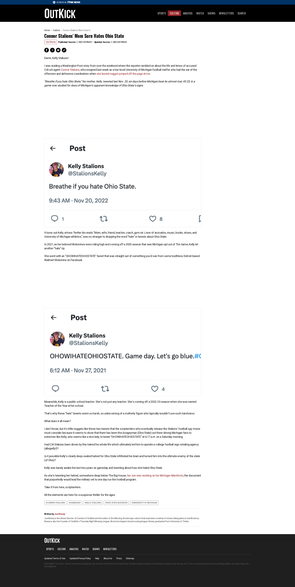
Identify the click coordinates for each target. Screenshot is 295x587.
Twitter (52, 50)
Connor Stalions (70, 69)
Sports (161, 13)
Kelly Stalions (93, 503)
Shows (211, 13)
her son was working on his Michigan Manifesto (155, 475)
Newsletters (226, 13)
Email (58, 50)
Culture (174, 13)
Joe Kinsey (51, 42)
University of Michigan (145, 503)
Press (119, 558)
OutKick (60, 13)
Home (47, 30)
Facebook (46, 50)
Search (242, 13)
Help (97, 558)
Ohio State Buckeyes (117, 503)
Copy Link (64, 50)
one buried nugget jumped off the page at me (123, 73)
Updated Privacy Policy (80, 558)
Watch (200, 13)
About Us (108, 558)
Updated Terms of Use (54, 558)
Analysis (188, 13)
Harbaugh (75, 503)
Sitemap (130, 558)
